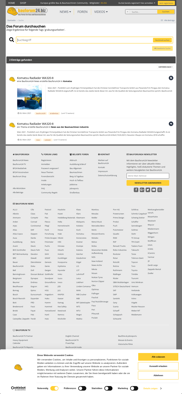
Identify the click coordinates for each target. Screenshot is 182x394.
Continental (36, 225)
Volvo (133, 298)
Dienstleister (36, 262)
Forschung (49, 234)
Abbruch (73, 160)
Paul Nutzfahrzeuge (100, 301)
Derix (33, 242)
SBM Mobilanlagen (121, 282)
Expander (35, 298)
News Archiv (97, 265)
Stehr (133, 234)
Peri (93, 309)
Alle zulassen (158, 357)
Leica (78, 278)
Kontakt (101, 167)
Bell (14, 270)
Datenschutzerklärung (107, 175)
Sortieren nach (165, 67)
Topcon (134, 262)
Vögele (134, 302)
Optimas (95, 289)
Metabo (95, 238)
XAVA (150, 245)
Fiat (46, 213)
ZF (149, 261)
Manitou (95, 209)
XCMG (150, 249)
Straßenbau (75, 192)
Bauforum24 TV (19, 164)
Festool (48, 209)
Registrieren (46, 160)
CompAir (34, 217)
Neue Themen (47, 172)
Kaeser (60, 298)
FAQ (43, 188)
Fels (32, 314)
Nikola (94, 269)
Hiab (60, 234)
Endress (34, 282)
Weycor (151, 224)
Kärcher (79, 254)
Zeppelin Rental (154, 269)
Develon (34, 254)
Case (15, 314)
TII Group (135, 238)
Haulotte (61, 209)
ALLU (15, 209)
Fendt (33, 318)
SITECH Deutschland (121, 286)
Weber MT (135, 310)
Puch (115, 225)
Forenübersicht (47, 176)
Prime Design (118, 217)
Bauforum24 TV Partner (23, 336)
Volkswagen (136, 294)
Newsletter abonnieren (148, 182)
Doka (33, 266)
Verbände (135, 290)
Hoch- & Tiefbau (76, 180)
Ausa (15, 238)
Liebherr (79, 282)
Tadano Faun (136, 246)
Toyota (134, 270)
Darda (33, 238)
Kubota (79, 250)
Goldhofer (49, 274)
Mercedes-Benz (98, 225)
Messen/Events (98, 234)
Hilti (59, 242)
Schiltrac (134, 209)
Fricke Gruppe (51, 238)
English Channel (72, 336)
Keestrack (62, 310)
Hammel (48, 306)
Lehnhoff (80, 274)
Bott (14, 302)
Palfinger (95, 293)
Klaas (78, 209)
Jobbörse (73, 184)
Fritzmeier (49, 242)
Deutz (33, 246)
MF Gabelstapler (83, 302)
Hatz (47, 318)
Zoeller (150, 273)
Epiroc (33, 290)
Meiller (94, 217)
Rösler (115, 278)
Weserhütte (153, 216)
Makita (79, 318)
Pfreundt (95, 313)
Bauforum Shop (19, 176)
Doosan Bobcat (37, 274)
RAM (115, 238)
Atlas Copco (18, 234)
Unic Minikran (137, 282)
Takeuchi (135, 250)
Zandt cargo (153, 265)
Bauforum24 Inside (74, 347)
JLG (59, 290)
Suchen (165, 11)
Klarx (78, 213)
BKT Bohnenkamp (20, 254)
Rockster (116, 254)
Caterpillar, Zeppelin (21, 318)
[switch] (82, 388)
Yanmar (151, 257)
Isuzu (60, 278)
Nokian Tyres (97, 277)
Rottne (116, 266)
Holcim (61, 254)
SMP (115, 294)
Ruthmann (117, 270)
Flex (46, 217)
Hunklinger (62, 258)
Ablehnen (158, 375)
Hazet (60, 213)
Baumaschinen (76, 172)
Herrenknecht (64, 225)
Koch (78, 230)
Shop (23, 3)
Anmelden (45, 164)
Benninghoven (19, 274)
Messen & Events (125, 340)
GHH (47, 254)
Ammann (17, 217)
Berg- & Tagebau (76, 176)
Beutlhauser (18, 286)
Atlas (15, 230)
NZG (93, 257)
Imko (60, 274)
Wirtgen (151, 237)
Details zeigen (150, 388)
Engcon (34, 286)
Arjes (15, 225)
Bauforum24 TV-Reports (23, 347)
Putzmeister (118, 230)
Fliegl (47, 225)
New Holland (97, 261)
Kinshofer (62, 318)
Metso (94, 242)
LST (77, 270)
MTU (78, 310)
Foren (82, 11)
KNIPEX (61, 294)
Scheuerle (117, 318)
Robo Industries (120, 250)
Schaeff (116, 310)
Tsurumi (134, 278)
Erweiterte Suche (163, 48)
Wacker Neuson (138, 306)
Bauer (15, 262)
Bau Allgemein (76, 168)
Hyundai (61, 270)
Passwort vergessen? (50, 168)
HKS (46, 286)
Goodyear (49, 278)
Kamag (61, 302)
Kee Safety (62, 306)
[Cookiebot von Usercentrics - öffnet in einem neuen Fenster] (18, 388)
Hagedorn (49, 294)
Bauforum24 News (20, 160)
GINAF (47, 258)
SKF (114, 290)
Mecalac (95, 213)
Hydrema (62, 266)
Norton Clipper (98, 281)
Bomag (16, 290)
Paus (94, 305)
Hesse (60, 230)
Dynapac (34, 278)
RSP (114, 242)
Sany (115, 302)
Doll (32, 270)
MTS (78, 306)
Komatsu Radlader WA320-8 (35, 78)
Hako (47, 298)
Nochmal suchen (162, 40)
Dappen (34, 234)
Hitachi (61, 250)
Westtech (152, 220)
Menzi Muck (97, 221)
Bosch (15, 294)
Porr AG (116, 209)
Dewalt (34, 258)
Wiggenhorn (153, 233)
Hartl (47, 314)
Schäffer (134, 221)
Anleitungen (46, 184)
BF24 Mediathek (19, 168)
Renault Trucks (119, 246)
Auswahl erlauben (158, 366)
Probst (116, 221)
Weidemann (136, 314)
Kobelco (79, 225)
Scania (115, 306)
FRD (32, 302)
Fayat (33, 310)
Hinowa (61, 246)
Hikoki (60, 238)
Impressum (103, 171)
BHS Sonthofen (19, 250)
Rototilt (116, 262)
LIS (77, 266)
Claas (33, 213)
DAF (32, 230)
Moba (94, 246)
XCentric (151, 253)
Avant (15, 246)
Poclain (95, 317)
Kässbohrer (81, 258)
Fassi (33, 306)
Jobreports (74, 188)
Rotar (115, 258)
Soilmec (134, 230)
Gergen (48, 270)
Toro (133, 266)
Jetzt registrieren (166, 3)
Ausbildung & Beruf (78, 164)
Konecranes (81, 238)
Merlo (94, 230)
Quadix (116, 234)
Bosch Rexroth (19, 298)
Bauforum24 (18, 266)
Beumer (16, 282)
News (64, 11)
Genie (47, 266)
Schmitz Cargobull (139, 213)
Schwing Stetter (138, 217)
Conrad (34, 221)
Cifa (32, 209)
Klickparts (80, 221)
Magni (79, 314)
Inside (43, 180)
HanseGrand (50, 310)
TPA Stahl (135, 242)
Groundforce (50, 282)
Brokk (15, 310)
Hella (60, 221)
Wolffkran (152, 241)
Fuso (47, 250)
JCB (59, 286)
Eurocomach (36, 294)
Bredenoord (18, 306)
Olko (94, 285)
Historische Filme (125, 344)
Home (11, 3)
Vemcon (134, 286)
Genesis (48, 262)
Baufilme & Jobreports (127, 336)
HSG (46, 290)
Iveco (60, 282)
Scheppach (117, 314)
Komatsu (67, 81)
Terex (133, 254)
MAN (78, 290)
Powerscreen (118, 213)
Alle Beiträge (18, 192)
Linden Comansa (83, 286)
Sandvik (116, 298)
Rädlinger (117, 274)
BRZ (14, 258)
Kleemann (80, 217)
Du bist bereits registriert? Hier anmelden (136, 3)
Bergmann (17, 278)
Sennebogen (136, 225)
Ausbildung (17, 242)
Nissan (94, 273)
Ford (47, 230)
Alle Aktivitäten (19, 188)
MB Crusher (81, 294)
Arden (15, 221)
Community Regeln (49, 192)
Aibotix (16, 213)
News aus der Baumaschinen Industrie (70, 127)
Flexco (47, 221)
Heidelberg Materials (66, 217)
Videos (100, 11)
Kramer (79, 242)
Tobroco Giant (137, 258)
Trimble (134, 274)
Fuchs (47, 246)
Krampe (79, 246)
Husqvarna (62, 262)
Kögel (78, 262)
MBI (78, 298)
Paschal (95, 297)
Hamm (48, 302)
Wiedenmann (153, 229)
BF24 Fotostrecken (21, 172)
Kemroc (61, 314)
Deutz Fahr (35, 250)
